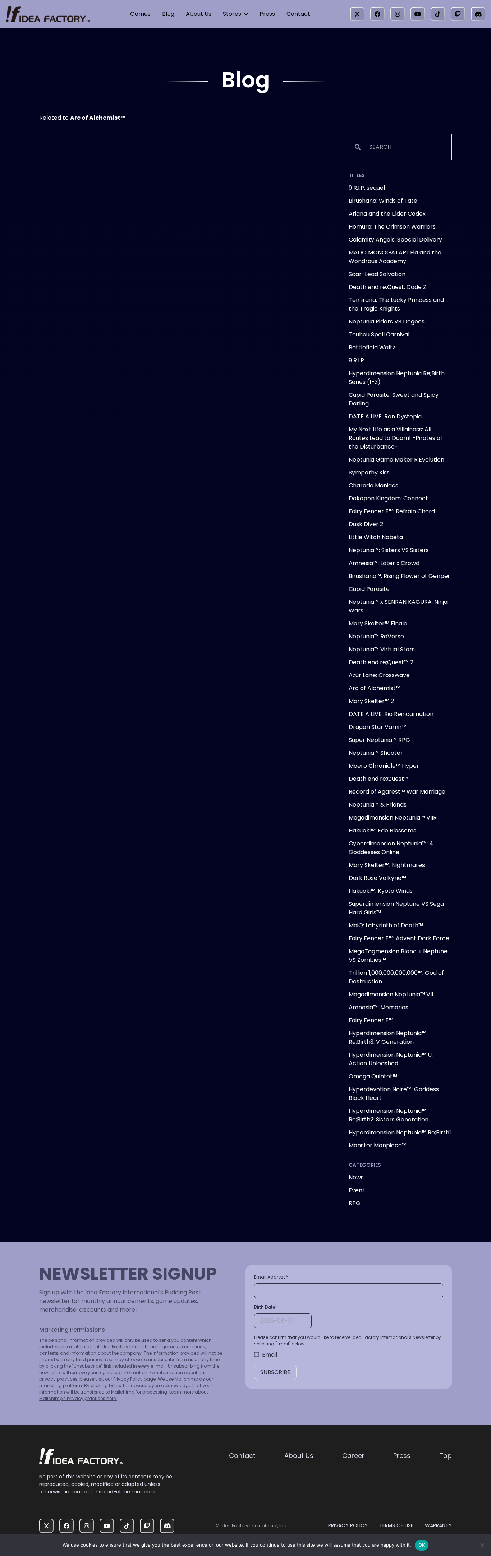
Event (357, 1190)
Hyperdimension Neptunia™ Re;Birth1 (400, 1132)
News (356, 1177)
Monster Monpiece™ (378, 1145)
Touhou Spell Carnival (379, 334)
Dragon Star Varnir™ (378, 727)
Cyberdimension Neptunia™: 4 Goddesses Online (391, 847)
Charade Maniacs (373, 485)
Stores (232, 14)
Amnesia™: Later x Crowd (384, 563)
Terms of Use (396, 1525)
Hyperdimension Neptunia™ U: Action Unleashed (391, 1059)
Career (353, 1455)
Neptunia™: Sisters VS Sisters (389, 550)
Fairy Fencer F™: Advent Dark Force (399, 938)
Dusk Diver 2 (366, 524)
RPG (355, 1203)
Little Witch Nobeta (376, 537)
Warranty (438, 1525)
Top (445, 1455)
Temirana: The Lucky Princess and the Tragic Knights (396, 304)
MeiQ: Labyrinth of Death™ (386, 925)
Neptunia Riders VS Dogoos (387, 321)
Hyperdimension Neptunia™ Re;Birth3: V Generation (387, 1037)
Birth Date (265, 1307)
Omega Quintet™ (373, 1076)
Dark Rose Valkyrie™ (377, 878)
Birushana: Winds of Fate (383, 201)
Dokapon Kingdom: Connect (388, 498)
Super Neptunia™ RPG (379, 740)
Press (267, 14)
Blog (168, 14)
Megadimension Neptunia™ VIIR (393, 817)
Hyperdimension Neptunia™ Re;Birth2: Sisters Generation (388, 1115)
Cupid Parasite (369, 589)
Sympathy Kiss (369, 472)
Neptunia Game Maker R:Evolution (396, 459)
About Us (198, 14)
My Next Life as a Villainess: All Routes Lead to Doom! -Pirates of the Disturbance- (395, 438)
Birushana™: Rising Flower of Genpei (399, 576)
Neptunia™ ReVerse (376, 636)
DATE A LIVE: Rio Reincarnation (391, 714)
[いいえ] (482, 1545)
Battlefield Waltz (372, 347)
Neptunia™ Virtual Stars (382, 649)
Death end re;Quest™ (379, 779)
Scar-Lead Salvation (377, 274)
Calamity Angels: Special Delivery (395, 239)
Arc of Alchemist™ (374, 688)
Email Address (271, 1277)
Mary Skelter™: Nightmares (387, 865)
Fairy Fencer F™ (371, 1020)
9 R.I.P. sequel (367, 188)
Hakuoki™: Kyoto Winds (381, 891)
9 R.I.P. (357, 360)
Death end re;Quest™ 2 (381, 662)
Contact (298, 14)
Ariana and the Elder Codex (387, 214)
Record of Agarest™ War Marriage (397, 792)
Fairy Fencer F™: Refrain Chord (392, 511)
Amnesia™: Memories (378, 1007)
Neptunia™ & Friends (378, 804)
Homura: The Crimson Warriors (392, 226)
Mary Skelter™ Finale (378, 623)
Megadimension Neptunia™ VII (391, 994)
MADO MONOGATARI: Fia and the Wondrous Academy (395, 256)
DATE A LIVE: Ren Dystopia (385, 416)
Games (140, 14)
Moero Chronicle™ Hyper (384, 766)
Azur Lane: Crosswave (379, 675)
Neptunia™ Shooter (376, 753)
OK (421, 1545)
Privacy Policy (348, 1525)
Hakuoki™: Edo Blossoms (382, 830)
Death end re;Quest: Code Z (387, 287)
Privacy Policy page (134, 1379)
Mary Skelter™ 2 (371, 701)
